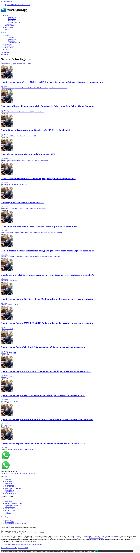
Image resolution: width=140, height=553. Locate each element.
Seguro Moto (12, 19)
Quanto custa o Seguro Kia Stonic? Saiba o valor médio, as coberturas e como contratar (43, 347)
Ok (96, 551)
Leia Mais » (4, 86)
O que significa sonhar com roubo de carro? (22, 202)
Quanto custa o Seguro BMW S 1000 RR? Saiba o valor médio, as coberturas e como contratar (47, 419)
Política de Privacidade (96, 538)
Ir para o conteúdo (6, 1)
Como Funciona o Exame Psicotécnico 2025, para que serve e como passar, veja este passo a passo (48, 250)
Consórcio (11, 20)
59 (28, 449)
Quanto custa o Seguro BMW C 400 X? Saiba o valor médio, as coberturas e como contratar (46, 371)
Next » (33, 449)
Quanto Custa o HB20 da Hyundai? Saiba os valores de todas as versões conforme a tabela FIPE (47, 275)
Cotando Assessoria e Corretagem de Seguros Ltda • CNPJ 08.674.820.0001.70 (94, 536)
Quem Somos (9, 27)
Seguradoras (8, 24)
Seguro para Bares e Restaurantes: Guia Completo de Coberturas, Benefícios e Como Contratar (47, 106)
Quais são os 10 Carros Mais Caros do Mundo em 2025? (28, 154)
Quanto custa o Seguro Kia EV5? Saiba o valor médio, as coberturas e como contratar (43, 395)
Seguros (7, 15)
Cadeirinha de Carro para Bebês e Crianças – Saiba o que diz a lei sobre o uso (39, 226)
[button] (70, 32)
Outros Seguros (9, 26)
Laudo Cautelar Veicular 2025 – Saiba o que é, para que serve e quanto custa (38, 178)
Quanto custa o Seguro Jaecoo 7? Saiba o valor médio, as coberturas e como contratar (43, 443)
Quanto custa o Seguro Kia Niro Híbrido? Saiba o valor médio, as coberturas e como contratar (47, 299)
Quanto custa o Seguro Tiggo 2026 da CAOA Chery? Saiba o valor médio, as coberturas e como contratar (52, 82)
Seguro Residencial (14, 22)
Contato (7, 29)
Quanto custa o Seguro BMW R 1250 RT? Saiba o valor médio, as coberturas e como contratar (47, 323)
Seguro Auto (12, 17)
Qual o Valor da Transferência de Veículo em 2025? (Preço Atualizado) (35, 130)
